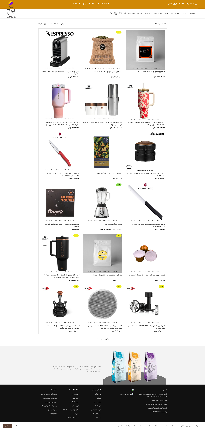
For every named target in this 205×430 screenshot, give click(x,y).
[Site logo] (10, 4)
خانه (165, 24)
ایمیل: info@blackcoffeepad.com (156, 404)
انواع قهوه (75, 398)
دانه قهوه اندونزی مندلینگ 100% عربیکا (151, 71)
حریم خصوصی (96, 410)
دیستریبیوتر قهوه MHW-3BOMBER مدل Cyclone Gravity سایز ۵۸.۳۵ (145, 174)
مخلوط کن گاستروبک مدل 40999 (111, 224)
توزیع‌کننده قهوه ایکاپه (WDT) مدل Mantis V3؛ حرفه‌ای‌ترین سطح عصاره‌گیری (63, 327)
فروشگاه (98, 394)
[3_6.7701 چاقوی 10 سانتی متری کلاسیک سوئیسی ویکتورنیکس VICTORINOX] (60, 151)
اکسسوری (75, 394)
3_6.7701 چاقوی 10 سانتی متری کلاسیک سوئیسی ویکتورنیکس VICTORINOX (62, 174)
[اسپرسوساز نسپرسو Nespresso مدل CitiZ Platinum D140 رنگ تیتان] (60, 50)
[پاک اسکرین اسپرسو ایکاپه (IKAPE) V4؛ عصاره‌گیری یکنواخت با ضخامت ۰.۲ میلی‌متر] (102, 304)
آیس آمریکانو (52, 410)
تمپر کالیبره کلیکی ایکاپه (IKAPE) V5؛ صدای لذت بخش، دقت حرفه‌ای (146, 327)
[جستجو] (111, 13)
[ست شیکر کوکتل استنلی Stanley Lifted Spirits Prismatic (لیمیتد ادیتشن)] (102, 100)
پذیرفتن (7, 426)
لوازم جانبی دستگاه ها (71, 410)
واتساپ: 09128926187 (159, 412)
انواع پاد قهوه (74, 402)
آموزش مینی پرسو (50, 402)
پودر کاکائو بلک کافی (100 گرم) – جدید (109, 173)
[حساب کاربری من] (125, 13)
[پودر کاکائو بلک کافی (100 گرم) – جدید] (102, 151)
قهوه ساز (76, 406)
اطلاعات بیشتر (18, 426)
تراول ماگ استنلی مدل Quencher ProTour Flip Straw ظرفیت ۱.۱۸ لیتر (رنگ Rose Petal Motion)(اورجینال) (62, 123)
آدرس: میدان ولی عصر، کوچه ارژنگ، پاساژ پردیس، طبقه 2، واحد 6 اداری (153, 395)
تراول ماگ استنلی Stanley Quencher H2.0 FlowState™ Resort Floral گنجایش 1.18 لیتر (146, 123)
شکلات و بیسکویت (72, 417)
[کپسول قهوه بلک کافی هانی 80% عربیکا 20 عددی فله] (145, 253)
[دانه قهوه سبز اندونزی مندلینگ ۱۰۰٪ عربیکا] (102, 50)
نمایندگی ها (97, 413)
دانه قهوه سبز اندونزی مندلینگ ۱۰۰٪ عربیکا (107, 71)
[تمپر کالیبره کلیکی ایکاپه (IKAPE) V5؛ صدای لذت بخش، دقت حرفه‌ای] (145, 304)
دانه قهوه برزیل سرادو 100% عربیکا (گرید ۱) (107, 275)
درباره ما (98, 406)
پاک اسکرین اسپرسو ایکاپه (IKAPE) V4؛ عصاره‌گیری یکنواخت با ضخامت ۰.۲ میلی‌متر (104, 327)
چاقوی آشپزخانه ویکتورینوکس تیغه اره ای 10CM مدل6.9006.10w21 (148, 225)
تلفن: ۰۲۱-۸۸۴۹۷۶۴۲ (159, 400)
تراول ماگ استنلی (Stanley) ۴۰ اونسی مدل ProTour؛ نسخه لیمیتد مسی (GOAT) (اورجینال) (62, 276)
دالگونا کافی (52, 413)
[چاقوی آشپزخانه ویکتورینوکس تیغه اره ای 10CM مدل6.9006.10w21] (145, 202)
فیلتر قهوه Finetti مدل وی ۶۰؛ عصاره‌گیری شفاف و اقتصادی (62, 225)
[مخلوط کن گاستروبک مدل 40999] (102, 202)
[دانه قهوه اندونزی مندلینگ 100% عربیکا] (145, 50)
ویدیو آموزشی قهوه (50, 398)
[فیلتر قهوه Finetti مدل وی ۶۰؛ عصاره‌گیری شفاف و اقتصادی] (60, 202)
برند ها (98, 417)
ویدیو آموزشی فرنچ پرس (48, 394)
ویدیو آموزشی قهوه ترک (48, 406)
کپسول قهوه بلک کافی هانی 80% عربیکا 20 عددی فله (146, 275)
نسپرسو (76, 413)
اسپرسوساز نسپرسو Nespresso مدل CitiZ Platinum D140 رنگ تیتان (60, 72)
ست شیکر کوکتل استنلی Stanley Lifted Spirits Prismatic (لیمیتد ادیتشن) (102, 123)
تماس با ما (97, 402)
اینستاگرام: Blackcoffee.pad (157, 408)
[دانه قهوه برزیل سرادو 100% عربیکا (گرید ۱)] (102, 253)
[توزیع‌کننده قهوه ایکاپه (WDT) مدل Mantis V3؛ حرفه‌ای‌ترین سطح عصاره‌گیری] (60, 304)
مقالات (99, 398)
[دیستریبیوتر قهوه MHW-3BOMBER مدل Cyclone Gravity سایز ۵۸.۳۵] (145, 151)
